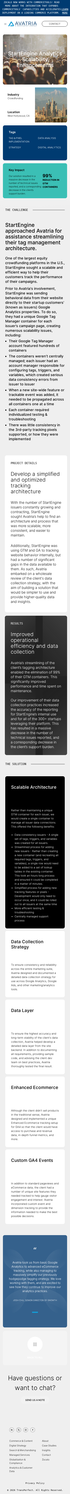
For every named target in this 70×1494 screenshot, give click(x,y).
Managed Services (19, 1454)
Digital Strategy (17, 1445)
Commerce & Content (20, 1440)
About (45, 1440)
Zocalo (45, 1459)
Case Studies (49, 1445)
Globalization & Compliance (17, 1461)
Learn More (64, 11)
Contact (46, 1454)
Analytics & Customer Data (20, 1469)
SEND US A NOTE (35, 1400)
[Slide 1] (35, 1312)
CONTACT (54, 23)
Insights (46, 1450)
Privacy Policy (35, 1483)
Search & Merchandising (22, 1450)
